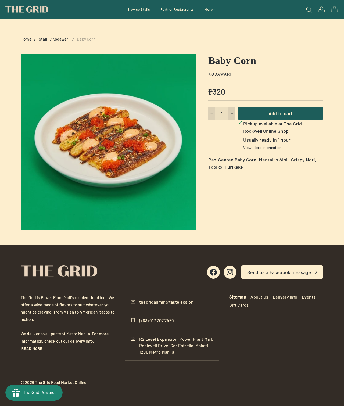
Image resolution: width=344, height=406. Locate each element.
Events (309, 296)
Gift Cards (239, 304)
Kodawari (219, 74)
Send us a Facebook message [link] (279, 272)
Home (26, 39)
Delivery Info (285, 296)
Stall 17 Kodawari (54, 39)
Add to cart (280, 113)
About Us (259, 296)
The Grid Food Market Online (60, 382)
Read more (32, 348)
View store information (262, 148)
